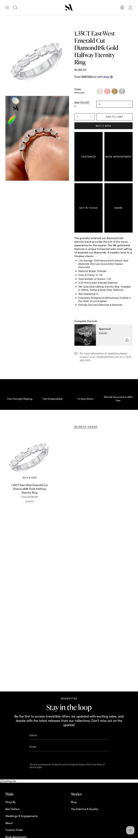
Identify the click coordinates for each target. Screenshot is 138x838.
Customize (88, 156)
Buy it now (103, 125)
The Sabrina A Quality (84, 809)
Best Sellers (12, 809)
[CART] (130, 8)
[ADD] (127, 340)
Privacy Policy (85, 764)
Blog (74, 802)
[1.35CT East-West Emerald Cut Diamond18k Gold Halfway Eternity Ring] (29, 457)
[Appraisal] (85, 335)
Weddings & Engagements (21, 816)
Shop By (10, 802)
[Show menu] (7, 8)
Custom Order (14, 830)
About (9, 823)
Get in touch (88, 207)
